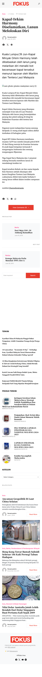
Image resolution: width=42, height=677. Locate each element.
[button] (3, 4)
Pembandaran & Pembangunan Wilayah (25, 548)
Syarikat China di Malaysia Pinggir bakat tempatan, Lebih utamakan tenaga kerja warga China (21, 341)
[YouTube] (23, 660)
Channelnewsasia (16, 188)
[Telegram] (26, 660)
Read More (33, 514)
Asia (3, 14)
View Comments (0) (20, 207)
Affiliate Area (21, 655)
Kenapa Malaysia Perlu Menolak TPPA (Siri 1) (15, 259)
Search (32, 275)
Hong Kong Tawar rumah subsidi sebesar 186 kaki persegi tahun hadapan (20, 554)
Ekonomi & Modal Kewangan (16, 604)
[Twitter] (19, 660)
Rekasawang (14, 651)
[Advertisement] (21, 304)
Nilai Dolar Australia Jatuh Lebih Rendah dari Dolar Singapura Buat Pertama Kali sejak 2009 (20, 610)
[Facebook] (16, 660)
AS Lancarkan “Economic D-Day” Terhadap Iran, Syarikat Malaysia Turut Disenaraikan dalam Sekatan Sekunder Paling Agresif (19, 352)
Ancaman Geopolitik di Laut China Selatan (18, 500)
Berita (17, 227)
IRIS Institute (11, 647)
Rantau (7, 255)
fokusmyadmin (11, 37)
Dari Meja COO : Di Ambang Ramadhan (23, 231)
